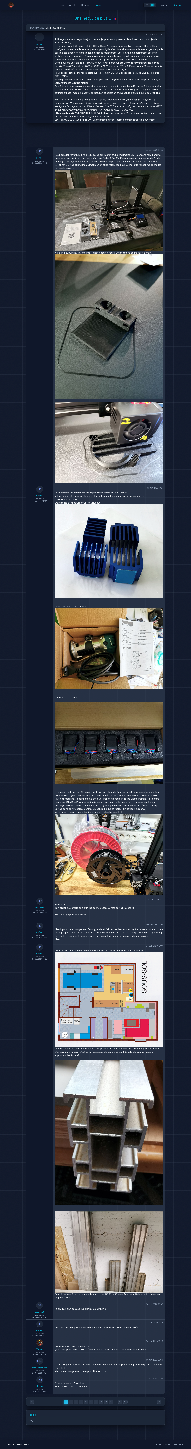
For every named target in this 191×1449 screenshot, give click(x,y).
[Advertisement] (95, 135)
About (158, 1444)
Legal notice (178, 1444)
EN (152, 5)
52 (125, 1402)
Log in (164, 5)
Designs (85, 5)
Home (62, 5)
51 (120, 1402)
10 (111, 1402)
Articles (73, 5)
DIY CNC (40, 28)
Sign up (177, 5)
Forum (97, 5)
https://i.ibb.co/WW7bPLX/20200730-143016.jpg (82, 113)
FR (147, 5)
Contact (166, 1444)
